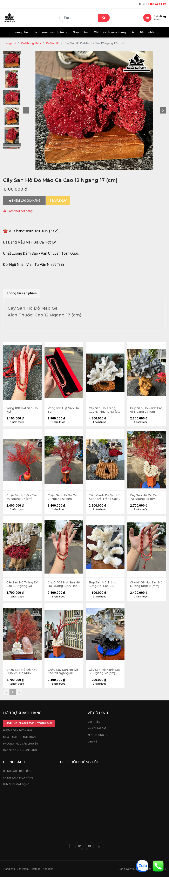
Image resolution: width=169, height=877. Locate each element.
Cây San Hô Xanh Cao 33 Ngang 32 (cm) (105, 671)
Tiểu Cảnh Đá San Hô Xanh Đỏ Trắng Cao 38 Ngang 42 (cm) (105, 497)
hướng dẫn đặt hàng (17, 730)
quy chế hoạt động (16, 784)
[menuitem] (20, 32)
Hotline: (150, 4)
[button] (133, 32)
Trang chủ (9, 43)
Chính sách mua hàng (18, 777)
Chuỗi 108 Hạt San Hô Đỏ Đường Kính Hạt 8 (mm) (64, 584)
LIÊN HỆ (92, 741)
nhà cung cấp (97, 728)
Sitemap (36, 868)
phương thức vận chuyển (20, 743)
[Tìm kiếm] (104, 18)
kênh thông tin (98, 734)
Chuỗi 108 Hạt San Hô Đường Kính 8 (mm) (146, 584)
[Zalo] (142, 866)
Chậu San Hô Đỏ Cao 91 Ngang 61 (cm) (63, 497)
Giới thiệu (94, 721)
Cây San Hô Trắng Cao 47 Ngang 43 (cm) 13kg (105, 409)
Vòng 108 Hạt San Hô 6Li (63, 409)
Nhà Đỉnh (48, 868)
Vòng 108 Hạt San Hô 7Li (22, 409)
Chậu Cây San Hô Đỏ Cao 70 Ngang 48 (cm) (63, 671)
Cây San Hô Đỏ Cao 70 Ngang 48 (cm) (144, 497)
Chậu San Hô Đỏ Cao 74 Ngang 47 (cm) (21, 497)
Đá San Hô (53, 43)
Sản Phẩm (23, 868)
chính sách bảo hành (17, 771)
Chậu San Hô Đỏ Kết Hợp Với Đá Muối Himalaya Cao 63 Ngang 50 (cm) (21, 671)
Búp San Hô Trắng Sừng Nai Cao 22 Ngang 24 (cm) (102, 584)
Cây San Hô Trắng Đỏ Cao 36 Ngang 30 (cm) (22, 584)
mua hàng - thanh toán (19, 737)
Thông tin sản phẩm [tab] (21, 293)
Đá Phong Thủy (31, 43)
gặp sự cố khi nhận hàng (20, 750)
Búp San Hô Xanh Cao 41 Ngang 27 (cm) (146, 409)
